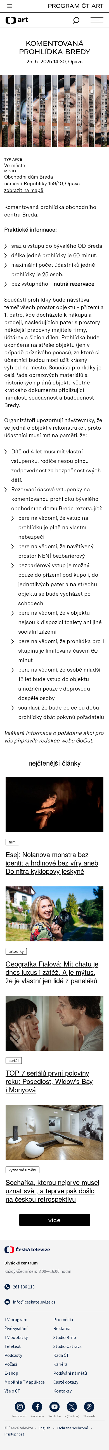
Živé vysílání (15, 1328)
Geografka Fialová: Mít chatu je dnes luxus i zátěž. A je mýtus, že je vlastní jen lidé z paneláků (52, 972)
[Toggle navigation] (9, 6)
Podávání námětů (70, 1373)
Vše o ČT (12, 1391)
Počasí (10, 1364)
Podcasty (13, 1355)
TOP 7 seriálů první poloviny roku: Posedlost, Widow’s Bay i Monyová (49, 1081)
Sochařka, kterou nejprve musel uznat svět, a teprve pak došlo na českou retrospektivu (52, 1190)
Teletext (12, 1346)
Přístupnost (14, 1434)
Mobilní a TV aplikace (24, 1382)
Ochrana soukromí (72, 1427)
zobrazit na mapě (23, 190)
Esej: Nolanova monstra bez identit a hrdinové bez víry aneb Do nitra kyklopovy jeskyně (52, 862)
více (54, 1219)
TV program (15, 1319)
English (44, 1427)
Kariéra (60, 1364)
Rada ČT (61, 1355)
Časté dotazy (65, 1382)
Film (12, 842)
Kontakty (62, 1391)
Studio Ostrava (67, 1346)
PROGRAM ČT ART (75, 5)
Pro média (63, 1319)
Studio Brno (64, 1337)
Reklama (61, 1328)
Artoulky (16, 951)
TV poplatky (16, 1337)
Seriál (14, 1060)
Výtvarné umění (22, 1169)
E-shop (11, 1373)
